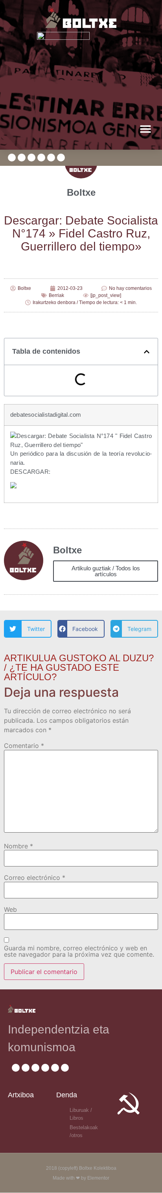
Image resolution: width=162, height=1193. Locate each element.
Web (10, 909)
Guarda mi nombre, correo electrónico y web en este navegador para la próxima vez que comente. (79, 951)
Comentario (24, 745)
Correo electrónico (34, 877)
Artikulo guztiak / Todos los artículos (106, 571)
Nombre (18, 846)
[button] (145, 129)
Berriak (56, 295)
